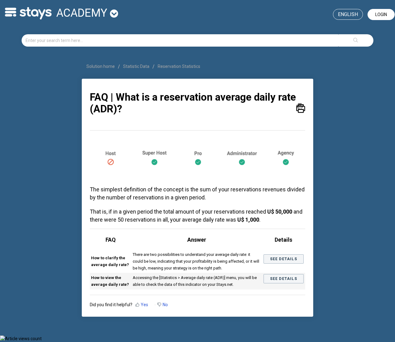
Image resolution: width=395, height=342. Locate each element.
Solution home (101, 66)
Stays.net (224, 284)
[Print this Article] (300, 106)
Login (381, 14)
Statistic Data (136, 66)
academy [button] (83, 12)
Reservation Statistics (179, 66)
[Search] (355, 40)
